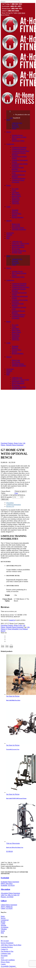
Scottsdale (5, 878)
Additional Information (13, 504)
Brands (3, 922)
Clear (16, 493)
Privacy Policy (5, 962)
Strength (3, 925)
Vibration (4, 929)
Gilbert (4, 901)
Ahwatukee (5, 889)
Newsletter (4, 955)
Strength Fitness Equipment (14, 445)
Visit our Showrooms (13, 843)
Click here (21, 13)
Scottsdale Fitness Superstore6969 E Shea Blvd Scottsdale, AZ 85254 (10, 883)
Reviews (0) (10, 506)
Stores (3, 916)
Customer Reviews (7, 947)
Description (10, 503)
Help (2, 933)
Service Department (7, 943)
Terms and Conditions (8, 960)
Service (3, 918)
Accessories (4, 927)
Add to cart (5, 499)
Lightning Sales (6, 953)
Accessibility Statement (8, 966)
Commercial (4, 920)
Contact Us (4, 949)
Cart (11, 118)
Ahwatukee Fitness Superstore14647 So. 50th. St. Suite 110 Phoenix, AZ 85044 (10, 895)
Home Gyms (18, 443)
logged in (12, 620)
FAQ (2, 958)
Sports (3, 931)
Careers (3, 964)
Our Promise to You (7, 951)
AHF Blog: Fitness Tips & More (11, 945)
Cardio (3, 923)
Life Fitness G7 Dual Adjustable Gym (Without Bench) (15, 629)
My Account (5, 941)
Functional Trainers (7, 443)
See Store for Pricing (12, 696)
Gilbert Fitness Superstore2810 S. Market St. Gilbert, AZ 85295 (9, 906)
